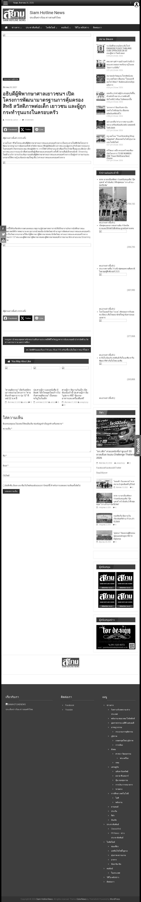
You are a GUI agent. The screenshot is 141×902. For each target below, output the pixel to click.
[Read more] (136, 4)
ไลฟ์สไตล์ (50, 27)
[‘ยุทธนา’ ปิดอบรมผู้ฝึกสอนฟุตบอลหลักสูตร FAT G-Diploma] (104, 535)
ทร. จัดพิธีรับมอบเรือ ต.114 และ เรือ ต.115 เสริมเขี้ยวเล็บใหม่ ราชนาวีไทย (56, 350)
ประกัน (114, 811)
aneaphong (84, 402)
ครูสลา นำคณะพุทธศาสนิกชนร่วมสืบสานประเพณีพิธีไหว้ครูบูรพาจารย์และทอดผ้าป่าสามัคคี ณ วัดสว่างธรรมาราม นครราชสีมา (46, 340)
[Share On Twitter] (3, 234)
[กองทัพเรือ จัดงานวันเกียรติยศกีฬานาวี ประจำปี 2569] (104, 518)
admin (25, 402)
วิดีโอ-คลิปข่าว (82, 27)
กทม (117, 763)
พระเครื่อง (124, 758)
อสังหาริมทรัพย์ (122, 771)
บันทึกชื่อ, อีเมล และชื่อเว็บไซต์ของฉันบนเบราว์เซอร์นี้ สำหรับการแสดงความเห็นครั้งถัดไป (42, 485)
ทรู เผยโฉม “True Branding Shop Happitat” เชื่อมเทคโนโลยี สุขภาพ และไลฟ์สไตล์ (121, 139)
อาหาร (114, 860)
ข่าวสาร (16, 27)
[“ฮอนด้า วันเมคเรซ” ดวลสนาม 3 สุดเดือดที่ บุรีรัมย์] (104, 483)
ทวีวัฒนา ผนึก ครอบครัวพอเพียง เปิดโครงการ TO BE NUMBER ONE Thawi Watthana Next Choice (120, 154)
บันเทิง (114, 820)
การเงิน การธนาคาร (124, 785)
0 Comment (29, 120)
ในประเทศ (115, 873)
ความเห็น (7, 429)
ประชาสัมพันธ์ (33, 27)
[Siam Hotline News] (6, 27)
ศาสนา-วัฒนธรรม (123, 754)
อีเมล (5, 466)
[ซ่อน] (1, 244)
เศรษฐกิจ (115, 767)
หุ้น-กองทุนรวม (122, 780)
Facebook (69, 705)
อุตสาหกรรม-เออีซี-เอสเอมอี (122, 723)
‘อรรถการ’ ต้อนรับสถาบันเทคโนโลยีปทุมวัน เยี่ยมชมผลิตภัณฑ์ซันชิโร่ (118, 110)
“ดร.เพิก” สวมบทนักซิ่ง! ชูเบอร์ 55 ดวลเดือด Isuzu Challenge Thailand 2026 (115, 454)
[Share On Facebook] (3, 228)
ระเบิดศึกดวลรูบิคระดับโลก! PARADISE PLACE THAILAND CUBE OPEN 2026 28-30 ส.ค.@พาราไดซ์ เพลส (119, 49)
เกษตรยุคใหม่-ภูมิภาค (124, 740)
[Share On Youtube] (3, 240)
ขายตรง (119, 789)
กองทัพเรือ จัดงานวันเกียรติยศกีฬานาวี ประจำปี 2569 (124, 519)
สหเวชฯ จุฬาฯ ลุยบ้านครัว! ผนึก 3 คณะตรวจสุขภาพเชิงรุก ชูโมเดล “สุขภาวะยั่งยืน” (120, 64)
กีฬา (99, 445)
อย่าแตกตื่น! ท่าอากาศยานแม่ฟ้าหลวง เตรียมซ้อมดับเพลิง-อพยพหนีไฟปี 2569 (121, 125)
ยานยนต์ (114, 807)
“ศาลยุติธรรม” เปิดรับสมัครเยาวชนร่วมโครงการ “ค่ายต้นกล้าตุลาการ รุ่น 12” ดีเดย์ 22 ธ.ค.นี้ (18, 394)
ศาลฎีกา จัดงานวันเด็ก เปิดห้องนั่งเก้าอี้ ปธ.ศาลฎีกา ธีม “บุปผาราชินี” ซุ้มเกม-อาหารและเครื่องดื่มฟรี (75, 394)
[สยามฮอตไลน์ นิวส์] (16, 704)
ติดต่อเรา (97, 27)
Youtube (69, 710)
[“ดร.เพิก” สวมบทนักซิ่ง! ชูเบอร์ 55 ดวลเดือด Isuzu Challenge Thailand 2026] (115, 432)
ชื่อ (5, 456)
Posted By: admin (11, 120)
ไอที (117, 798)
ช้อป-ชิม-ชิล (116, 864)
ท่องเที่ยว (115, 846)
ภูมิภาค (114, 736)
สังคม (113, 749)
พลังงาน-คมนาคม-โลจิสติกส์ (123, 718)
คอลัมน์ (65, 27)
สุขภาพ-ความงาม (118, 855)
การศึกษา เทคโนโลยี (120, 793)
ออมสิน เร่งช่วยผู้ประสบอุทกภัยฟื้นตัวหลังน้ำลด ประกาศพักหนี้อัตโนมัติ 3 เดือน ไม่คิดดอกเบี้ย (121, 96)
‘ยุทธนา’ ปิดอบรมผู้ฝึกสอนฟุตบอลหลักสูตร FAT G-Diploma (124, 536)
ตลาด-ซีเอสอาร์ (122, 776)
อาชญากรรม (116, 727)
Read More (101, 473)
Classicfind (116, 829)
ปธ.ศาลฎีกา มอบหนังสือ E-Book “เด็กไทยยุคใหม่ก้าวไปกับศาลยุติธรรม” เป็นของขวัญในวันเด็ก (46, 394)
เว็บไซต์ (6, 475)
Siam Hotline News (47, 12)
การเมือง (119, 745)
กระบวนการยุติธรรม (11, 79)
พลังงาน (119, 802)
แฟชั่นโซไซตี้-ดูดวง (119, 851)
